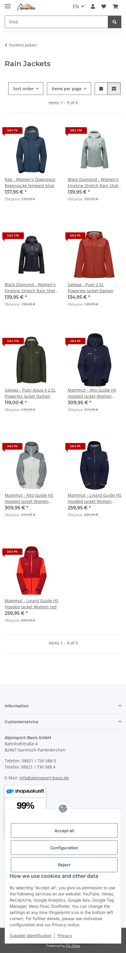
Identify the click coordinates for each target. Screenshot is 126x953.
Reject (64, 864)
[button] (93, 6)
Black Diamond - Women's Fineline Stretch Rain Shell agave (93, 183)
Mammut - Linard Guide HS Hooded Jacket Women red (31, 604)
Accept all (64, 830)
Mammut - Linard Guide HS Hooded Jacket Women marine (94, 498)
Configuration (64, 847)
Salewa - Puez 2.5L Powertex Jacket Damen (90, 287)
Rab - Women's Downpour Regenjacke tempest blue (30, 182)
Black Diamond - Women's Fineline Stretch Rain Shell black (30, 288)
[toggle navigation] (8, 3)
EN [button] (76, 6)
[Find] (114, 22)
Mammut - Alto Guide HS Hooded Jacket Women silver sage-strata (29, 498)
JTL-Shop (73, 945)
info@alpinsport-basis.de (44, 778)
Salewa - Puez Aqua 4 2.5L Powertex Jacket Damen (30, 393)
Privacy (65, 935)
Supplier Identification (31, 935)
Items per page (66, 88)
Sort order (23, 88)
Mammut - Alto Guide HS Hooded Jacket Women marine (92, 393)
